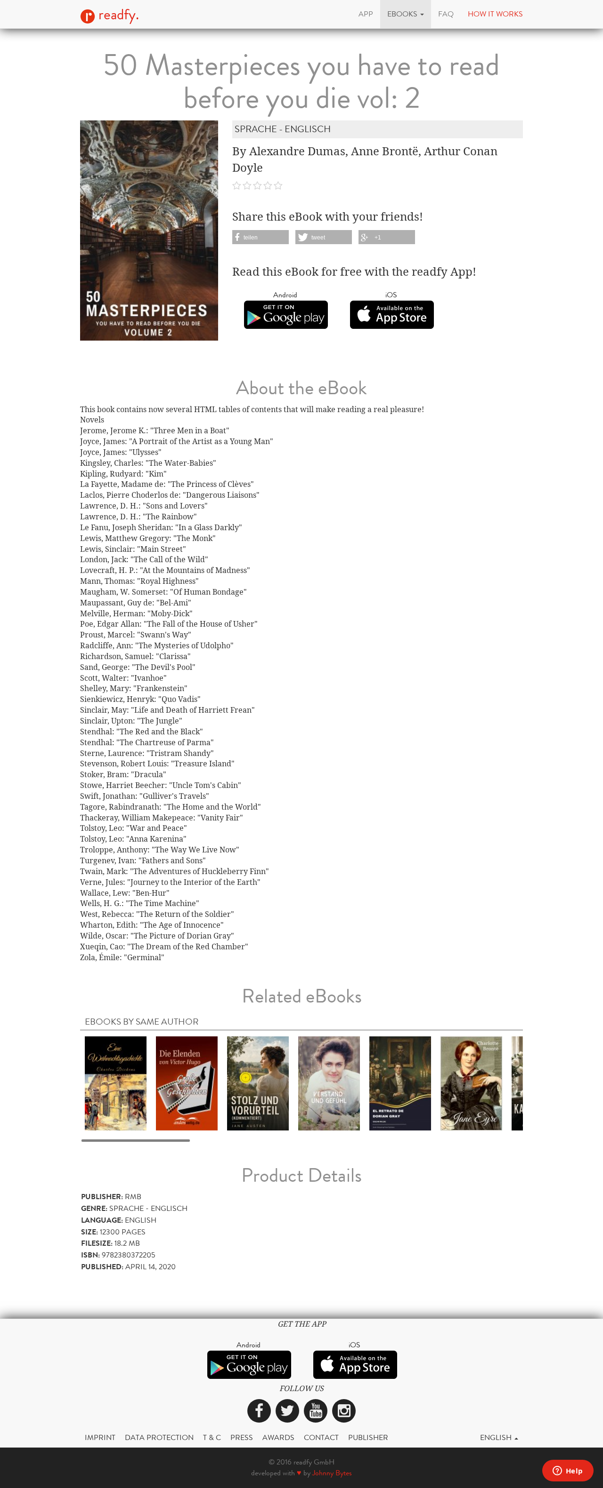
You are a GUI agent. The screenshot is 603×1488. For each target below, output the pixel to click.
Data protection (159, 1437)
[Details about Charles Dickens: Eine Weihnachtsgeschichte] (116, 1083)
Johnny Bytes (332, 1472)
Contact (321, 1437)
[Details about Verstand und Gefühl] (329, 1083)
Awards (278, 1437)
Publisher (368, 1437)
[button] (405, 14)
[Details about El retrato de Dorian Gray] (400, 1083)
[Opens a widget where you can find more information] (568, 1471)
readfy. (117, 14)
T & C (212, 1437)
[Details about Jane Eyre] (471, 1083)
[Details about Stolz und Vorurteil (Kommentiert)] (258, 1083)
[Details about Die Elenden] (187, 1083)
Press (241, 1437)
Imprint (100, 1437)
